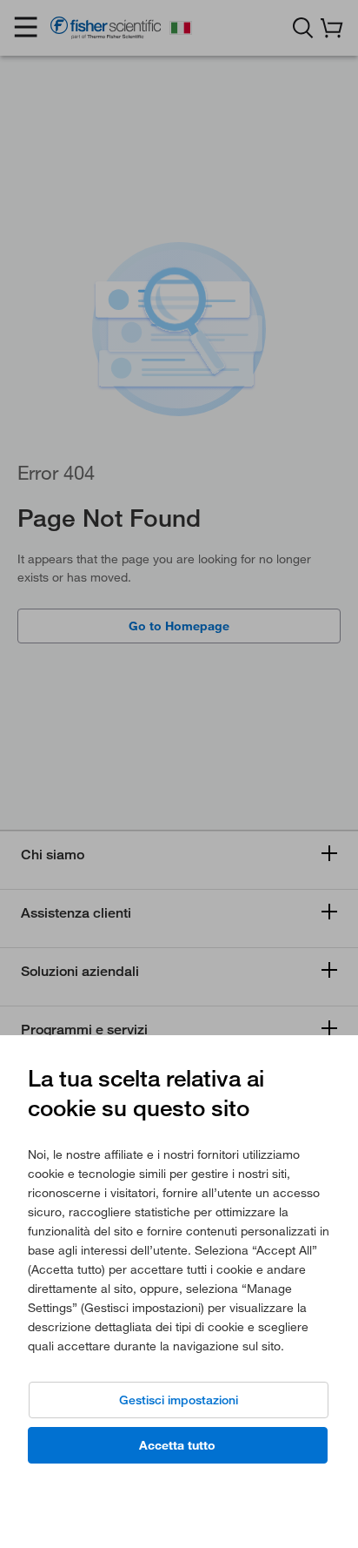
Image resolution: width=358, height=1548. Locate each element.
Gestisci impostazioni (178, 1400)
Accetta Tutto (177, 1445)
